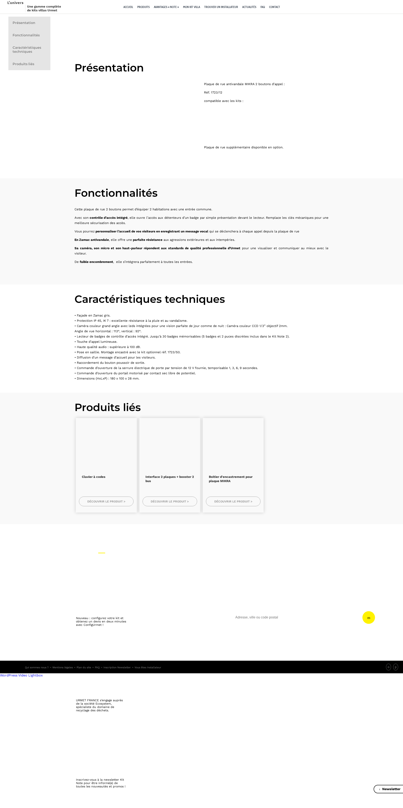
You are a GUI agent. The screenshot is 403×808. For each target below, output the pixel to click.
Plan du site (84, 667)
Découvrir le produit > (106, 501)
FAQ (262, 7)
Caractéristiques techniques (27, 50)
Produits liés (23, 64)
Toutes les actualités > (101, 806)
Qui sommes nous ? (37, 667)
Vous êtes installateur (148, 667)
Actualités (249, 7)
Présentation (24, 23)
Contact (274, 7)
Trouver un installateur (221, 7)
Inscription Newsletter (117, 667)
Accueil (128, 7)
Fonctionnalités (26, 35)
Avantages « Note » (166, 7)
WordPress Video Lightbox (21, 675)
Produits (143, 7)
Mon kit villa (191, 7)
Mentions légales (62, 667)
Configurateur (287, 7)
